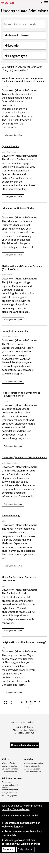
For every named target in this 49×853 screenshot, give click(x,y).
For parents (6, 782)
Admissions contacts (32, 772)
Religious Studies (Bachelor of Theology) (24, 642)
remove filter (20, 70)
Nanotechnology (11, 515)
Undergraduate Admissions (24, 11)
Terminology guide (9, 795)
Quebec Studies (10, 146)
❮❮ (5, 702)
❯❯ (27, 706)
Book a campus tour (10, 766)
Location (14, 45)
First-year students (9, 793)
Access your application (33, 763)
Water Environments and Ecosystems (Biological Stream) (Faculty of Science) (23, 79)
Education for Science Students (19, 208)
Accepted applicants (10, 790)
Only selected (25, 848)
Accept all (8, 848)
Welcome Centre (8, 763)
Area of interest (18, 35)
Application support (32, 769)
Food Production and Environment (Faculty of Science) (21, 394)
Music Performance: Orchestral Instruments (19, 579)
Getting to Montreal (9, 772)
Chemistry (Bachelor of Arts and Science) (24, 457)
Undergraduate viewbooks (24, 745)
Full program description (13, 135)
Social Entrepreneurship (15, 331)
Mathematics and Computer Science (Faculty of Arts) (22, 268)
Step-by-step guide (32, 766)
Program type (17, 55)
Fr (41, 3)
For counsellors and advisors (10, 786)
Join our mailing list (10, 769)
